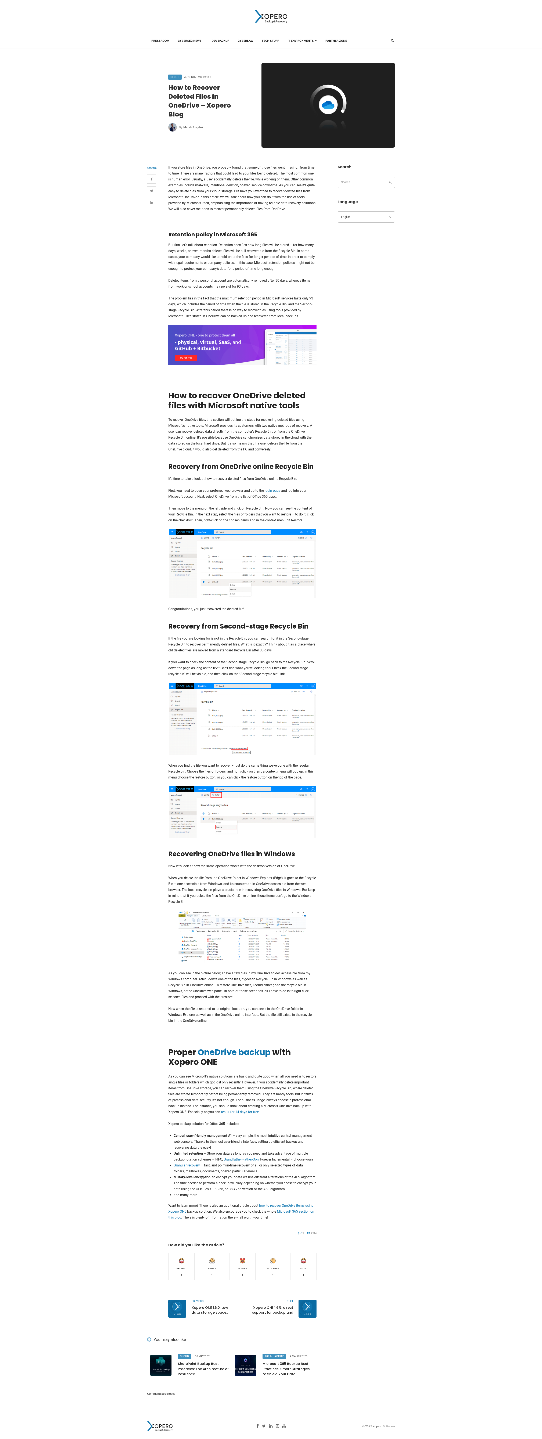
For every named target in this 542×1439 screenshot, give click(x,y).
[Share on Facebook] (151, 179)
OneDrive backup (234, 1052)
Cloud (175, 77)
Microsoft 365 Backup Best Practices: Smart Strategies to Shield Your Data (286, 1368)
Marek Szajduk (193, 127)
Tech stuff (270, 40)
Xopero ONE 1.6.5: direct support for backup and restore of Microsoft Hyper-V (272, 1310)
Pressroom (160, 40)
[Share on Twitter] (151, 190)
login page (272, 491)
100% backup (219, 40)
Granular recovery (187, 1165)
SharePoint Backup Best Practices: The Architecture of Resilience (203, 1368)
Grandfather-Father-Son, (241, 1159)
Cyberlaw (245, 40)
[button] (181, 1267)
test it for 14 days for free (240, 1112)
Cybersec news (190, 40)
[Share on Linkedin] (151, 202)
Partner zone (336, 40)
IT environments (301, 40)
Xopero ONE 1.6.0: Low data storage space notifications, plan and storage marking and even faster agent (214, 1310)
